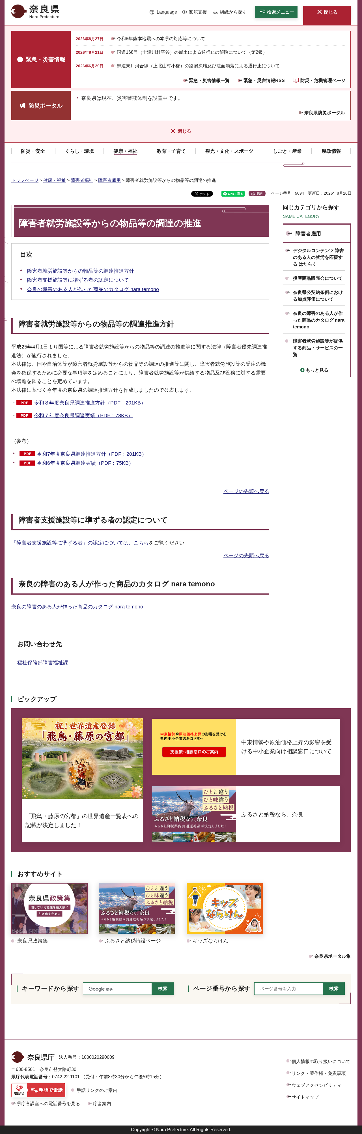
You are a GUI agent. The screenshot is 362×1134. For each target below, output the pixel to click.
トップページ (24, 180)
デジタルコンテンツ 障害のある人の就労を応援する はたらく (318, 257)
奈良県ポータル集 (332, 956)
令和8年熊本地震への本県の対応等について (161, 38)
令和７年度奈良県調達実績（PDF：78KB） (83, 415)
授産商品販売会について (318, 278)
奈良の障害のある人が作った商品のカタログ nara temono (93, 289)
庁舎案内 (102, 1103)
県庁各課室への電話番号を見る (48, 1103)
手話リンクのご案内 (97, 1090)
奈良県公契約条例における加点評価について (318, 296)
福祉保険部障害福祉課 (45, 663)
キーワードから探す (50, 988)
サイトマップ (305, 1097)
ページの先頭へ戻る (246, 491)
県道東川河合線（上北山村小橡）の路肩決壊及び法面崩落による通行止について (198, 65)
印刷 (259, 193)
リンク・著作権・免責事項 (319, 1073)
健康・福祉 (54, 180)
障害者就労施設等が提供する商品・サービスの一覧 (318, 348)
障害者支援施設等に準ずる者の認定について (78, 280)
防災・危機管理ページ (323, 80)
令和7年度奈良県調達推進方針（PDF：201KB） (92, 454)
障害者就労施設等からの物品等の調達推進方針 (80, 271)
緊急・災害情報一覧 (209, 80)
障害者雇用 (109, 180)
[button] (163, 12)
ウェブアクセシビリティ (316, 1085)
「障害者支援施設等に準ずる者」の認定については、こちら (80, 543)
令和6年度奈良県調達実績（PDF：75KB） (85, 463)
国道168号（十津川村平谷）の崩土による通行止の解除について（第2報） (192, 52)
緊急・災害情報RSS (264, 80)
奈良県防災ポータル (324, 112)
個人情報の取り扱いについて (321, 1061)
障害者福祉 (82, 180)
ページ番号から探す (222, 988)
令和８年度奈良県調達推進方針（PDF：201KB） (90, 403)
